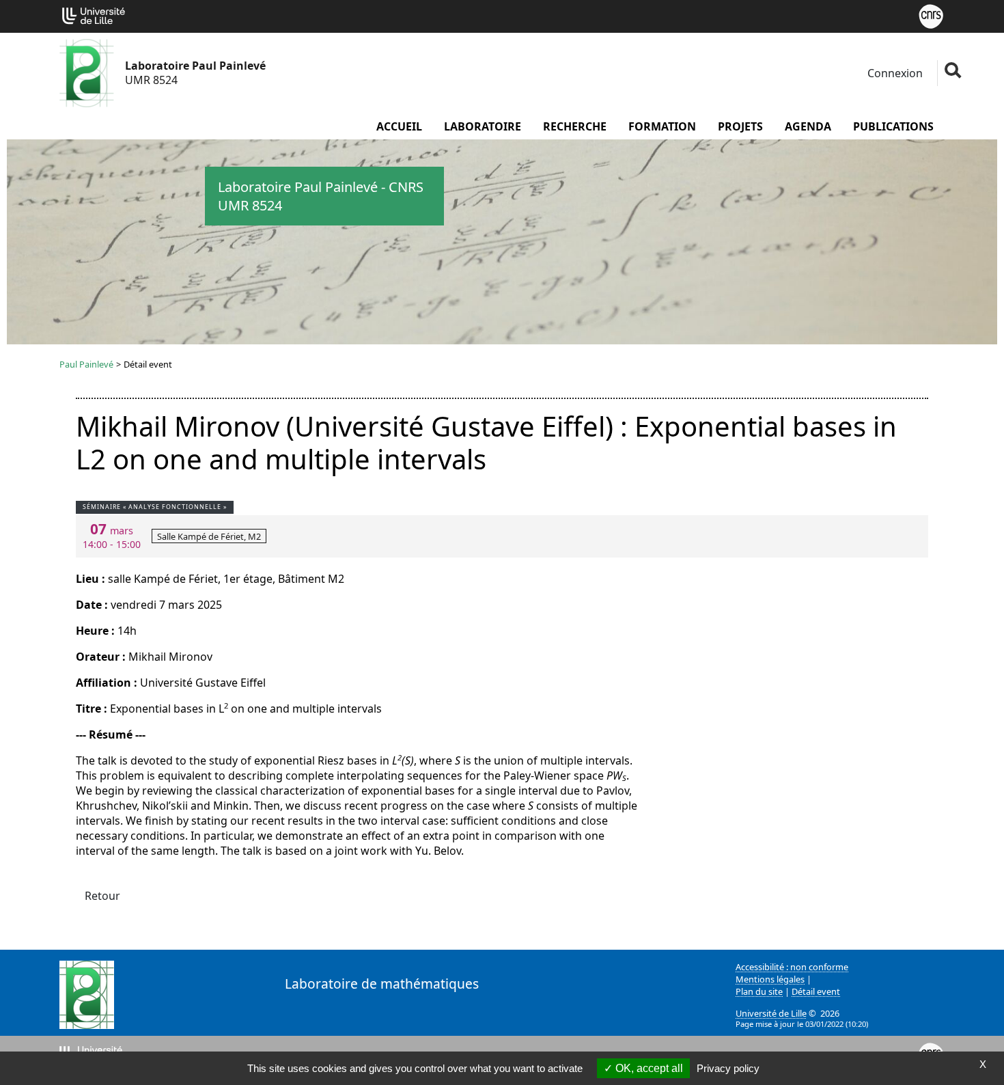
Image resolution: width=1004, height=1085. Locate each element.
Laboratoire (482, 126)
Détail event (816, 991)
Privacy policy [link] (728, 1068)
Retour (102, 895)
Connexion (894, 73)
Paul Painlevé (86, 364)
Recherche (574, 126)
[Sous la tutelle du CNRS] (931, 15)
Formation (662, 126)
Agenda (808, 126)
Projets (740, 126)
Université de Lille (771, 1013)
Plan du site (759, 991)
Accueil (399, 126)
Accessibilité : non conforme (792, 967)
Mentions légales (770, 979)
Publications (893, 126)
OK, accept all (648, 1068)
